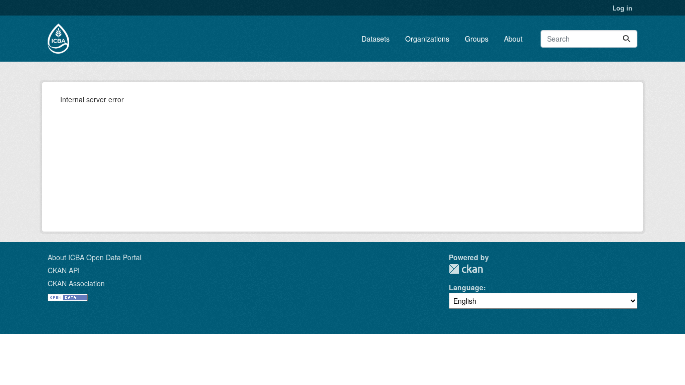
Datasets (376, 39)
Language (466, 287)
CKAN (466, 269)
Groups (476, 39)
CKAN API (64, 270)
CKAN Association (76, 283)
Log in (622, 8)
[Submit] (626, 39)
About (513, 39)
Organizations (427, 39)
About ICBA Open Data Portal (94, 257)
